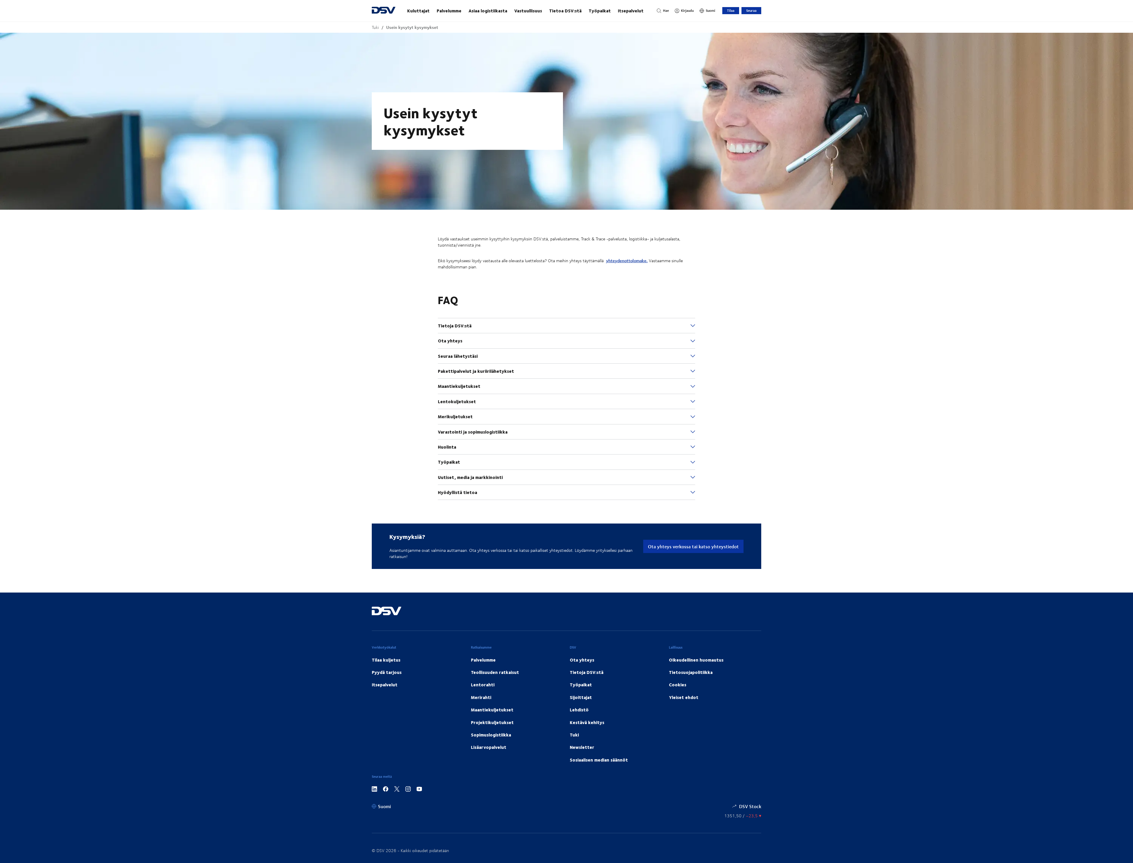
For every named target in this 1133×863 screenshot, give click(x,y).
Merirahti (481, 697)
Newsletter (582, 747)
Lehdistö (579, 709)
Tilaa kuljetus (386, 659)
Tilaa (730, 10)
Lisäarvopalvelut (488, 747)
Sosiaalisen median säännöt (599, 759)
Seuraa (751, 10)
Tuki (375, 27)
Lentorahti (483, 684)
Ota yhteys (582, 659)
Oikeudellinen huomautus (696, 659)
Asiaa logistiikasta (488, 10)
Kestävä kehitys (587, 722)
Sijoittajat (581, 697)
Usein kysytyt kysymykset (412, 27)
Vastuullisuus (528, 10)
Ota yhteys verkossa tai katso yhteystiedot (693, 546)
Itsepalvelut (631, 10)
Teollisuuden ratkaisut (495, 672)
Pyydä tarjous (387, 672)
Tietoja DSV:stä (586, 672)
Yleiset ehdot (683, 697)
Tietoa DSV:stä (565, 10)
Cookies (677, 684)
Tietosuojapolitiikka (691, 672)
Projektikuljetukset (492, 722)
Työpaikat (600, 10)
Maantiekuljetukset (492, 709)
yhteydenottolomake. (627, 260)
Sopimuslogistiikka (491, 734)
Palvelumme (449, 10)
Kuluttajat (418, 10)
